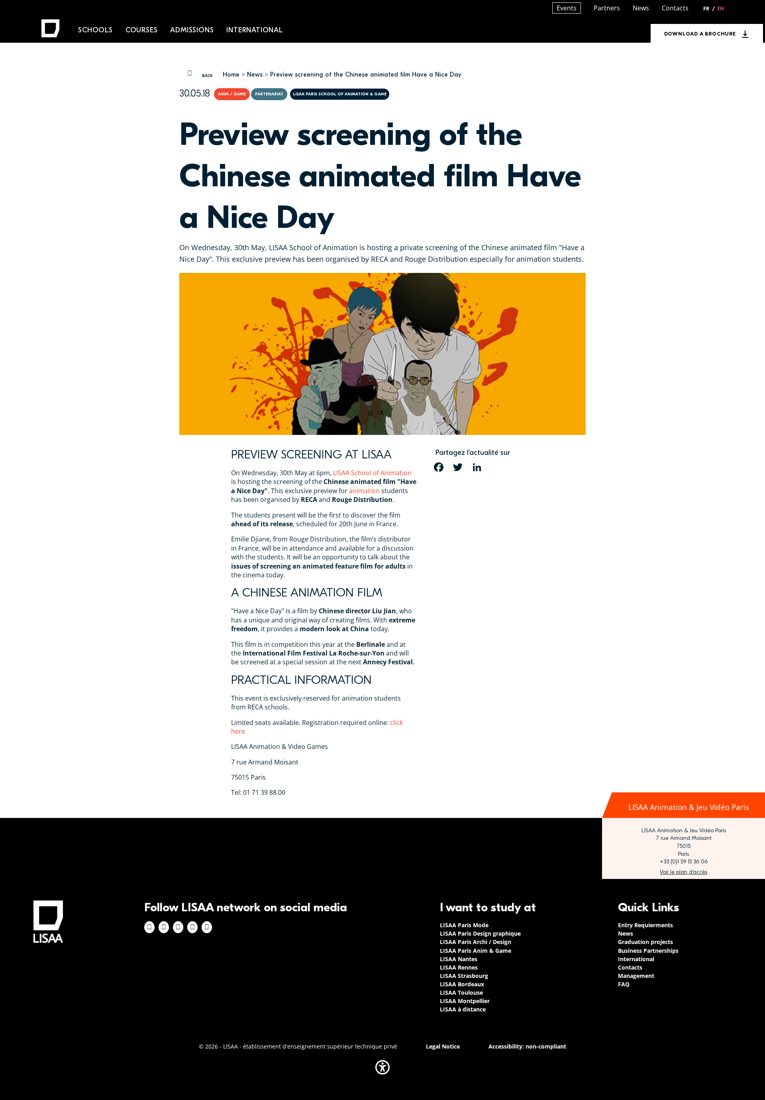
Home (231, 74)
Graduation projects (645, 942)
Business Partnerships (648, 950)
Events (567, 8)
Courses (142, 30)
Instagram (164, 927)
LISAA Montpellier (465, 1001)
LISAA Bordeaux (462, 984)
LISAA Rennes (459, 967)
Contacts (675, 8)
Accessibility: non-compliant (527, 1046)
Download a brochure (700, 34)
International (254, 30)
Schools (95, 30)
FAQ (624, 984)
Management (636, 976)
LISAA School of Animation (372, 472)
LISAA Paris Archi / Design (475, 942)
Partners (607, 8)
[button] (382, 1067)
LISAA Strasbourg (464, 976)
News (255, 74)
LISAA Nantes (458, 959)
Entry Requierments (645, 925)
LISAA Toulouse (461, 992)
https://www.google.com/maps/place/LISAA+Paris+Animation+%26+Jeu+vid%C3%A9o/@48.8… (683, 872)
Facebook (149, 927)
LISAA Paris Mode (464, 925)
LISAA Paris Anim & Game (475, 950)
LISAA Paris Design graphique (480, 933)
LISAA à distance (463, 1009)
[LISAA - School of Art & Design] (48, 921)
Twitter (192, 927)
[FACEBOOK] (438, 467)
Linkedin (178, 927)
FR (709, 9)
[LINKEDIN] (476, 467)
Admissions (192, 30)
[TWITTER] (457, 467)
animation (364, 490)
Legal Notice (443, 1046)
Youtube (207, 927)
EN (720, 9)
